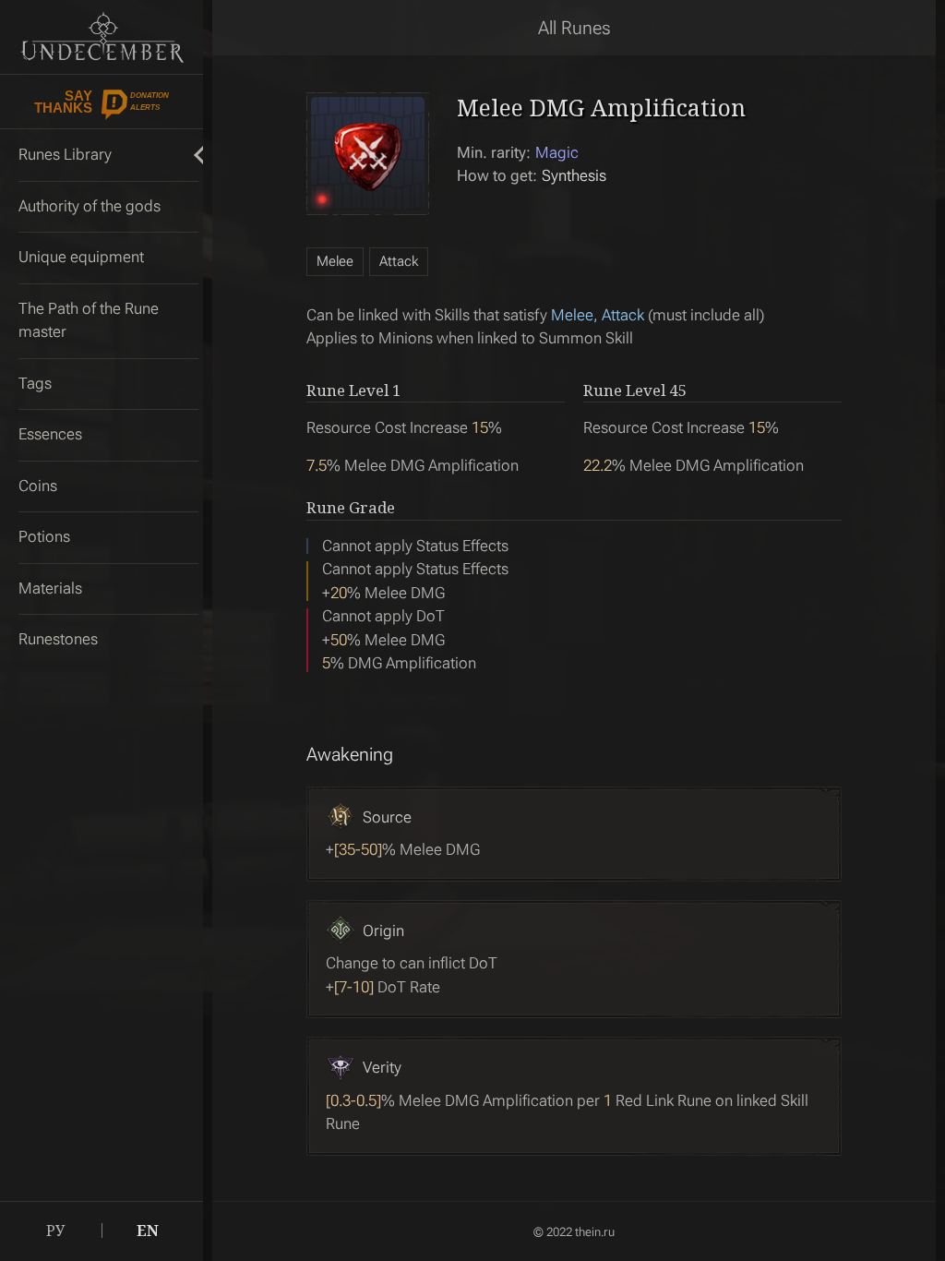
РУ (55, 1230)
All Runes (574, 28)
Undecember (101, 37)
